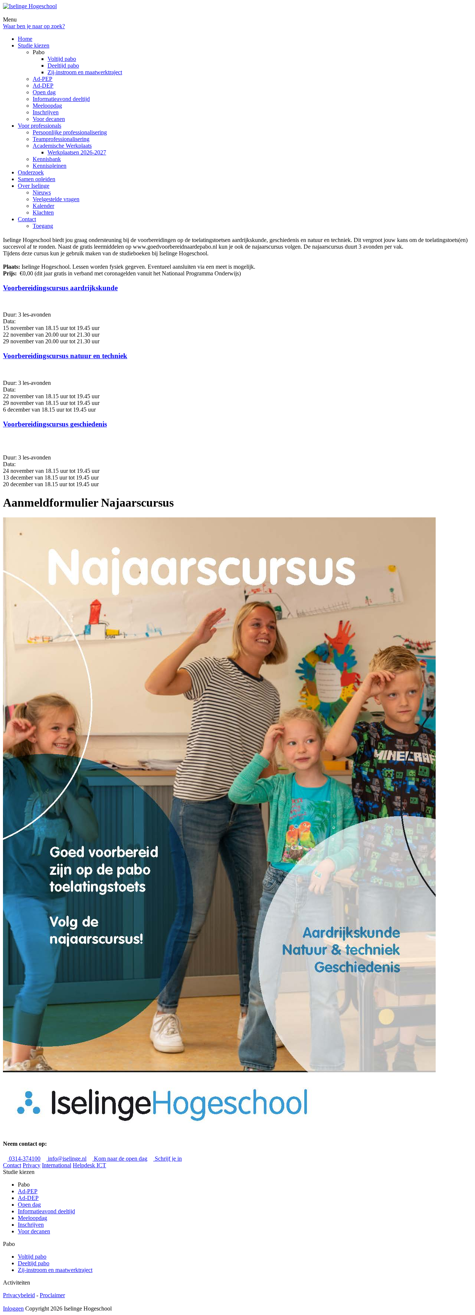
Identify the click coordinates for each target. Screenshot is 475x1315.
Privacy (31, 1165)
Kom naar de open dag (119, 1158)
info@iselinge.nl (66, 1158)
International (56, 1165)
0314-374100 (23, 1158)
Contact (12, 1165)
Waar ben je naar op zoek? (34, 26)
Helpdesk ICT (89, 1165)
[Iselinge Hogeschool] (30, 6)
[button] (237, 295)
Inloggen (13, 1308)
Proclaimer (52, 1295)
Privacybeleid (19, 1295)
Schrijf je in (167, 1158)
